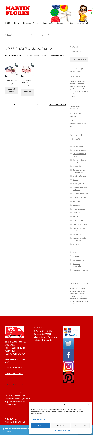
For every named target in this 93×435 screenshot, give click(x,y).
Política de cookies (49, 431)
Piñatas (75, 180)
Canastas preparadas (80, 194)
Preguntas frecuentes (80, 270)
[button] (88, 405)
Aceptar (40, 425)
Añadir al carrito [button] (11, 90)
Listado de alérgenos (31, 23)
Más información (80, 425)
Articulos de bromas (80, 224)
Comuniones (77, 234)
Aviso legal (76, 256)
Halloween (76, 201)
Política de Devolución (77, 265)
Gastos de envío (78, 260)
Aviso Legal (74, 431)
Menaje (75, 217)
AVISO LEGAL (10, 345)
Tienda (16, 23)
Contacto (60, 23)
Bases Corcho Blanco (80, 197)
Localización (48, 23)
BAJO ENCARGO (78, 220)
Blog (74, 252)
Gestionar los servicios (38, 419)
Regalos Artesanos (79, 176)
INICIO (7, 23)
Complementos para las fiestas (80, 189)
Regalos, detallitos (79, 184)
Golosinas (76, 205)
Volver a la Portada (12, 359)
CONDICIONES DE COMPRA (15, 342)
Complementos (78, 146)
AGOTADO (76, 213)
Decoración (77, 166)
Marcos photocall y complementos (79, 171)
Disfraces (76, 244)
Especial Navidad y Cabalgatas (79, 239)
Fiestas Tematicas (79, 150)
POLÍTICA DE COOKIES (13, 368)
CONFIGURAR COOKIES (14, 374)
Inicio (9, 35)
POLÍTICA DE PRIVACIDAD (62, 431)
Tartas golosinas (79, 209)
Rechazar (60, 425)
